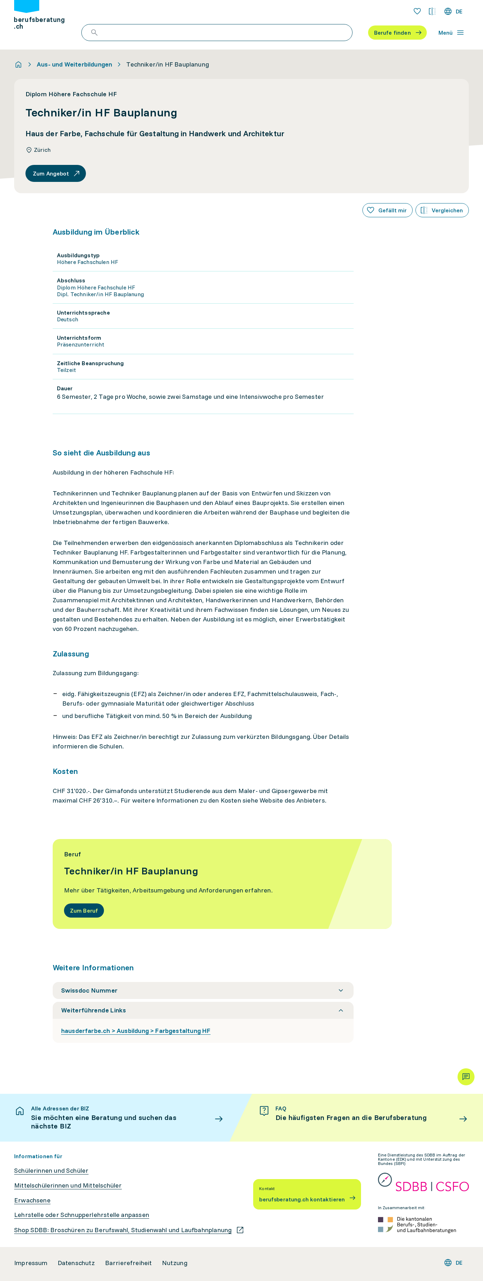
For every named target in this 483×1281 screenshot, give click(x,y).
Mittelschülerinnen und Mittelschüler (68, 1185)
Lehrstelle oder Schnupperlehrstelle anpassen (81, 1215)
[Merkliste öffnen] (417, 11)
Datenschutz (76, 1263)
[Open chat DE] (466, 1076)
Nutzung (174, 1263)
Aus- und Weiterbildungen (74, 64)
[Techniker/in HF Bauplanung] (222, 884)
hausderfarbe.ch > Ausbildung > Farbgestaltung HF (136, 1031)
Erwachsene (32, 1200)
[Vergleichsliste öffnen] (432, 11)
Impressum (31, 1263)
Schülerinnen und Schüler (51, 1170)
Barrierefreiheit (128, 1263)
